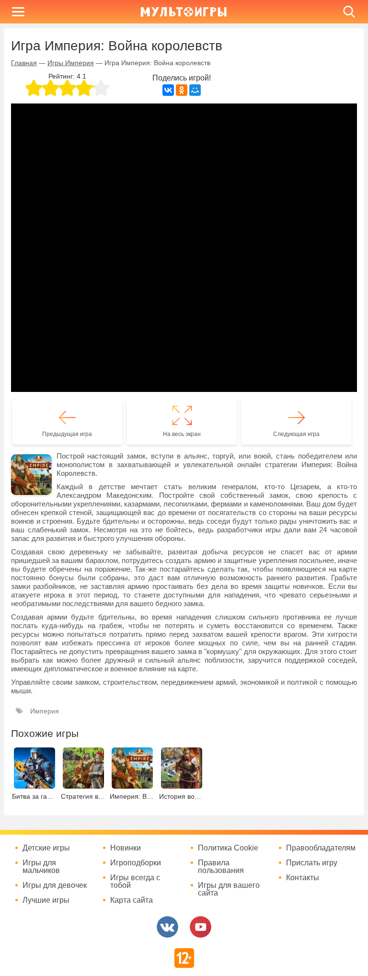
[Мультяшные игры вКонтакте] (167, 927)
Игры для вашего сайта (229, 889)
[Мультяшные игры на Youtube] (200, 927)
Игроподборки (135, 863)
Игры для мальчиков (41, 866)
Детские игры (46, 848)
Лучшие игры (46, 900)
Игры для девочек (55, 885)
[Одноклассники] (181, 90)
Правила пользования (221, 866)
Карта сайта (131, 900)
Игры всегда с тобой (135, 881)
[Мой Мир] (195, 90)
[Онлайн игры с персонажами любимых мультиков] (183, 12)
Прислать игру (311, 863)
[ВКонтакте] (168, 90)
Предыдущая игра (67, 434)
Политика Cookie (228, 848)
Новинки (125, 848)
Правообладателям (321, 848)
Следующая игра (296, 434)
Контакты (302, 878)
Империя (44, 711)
